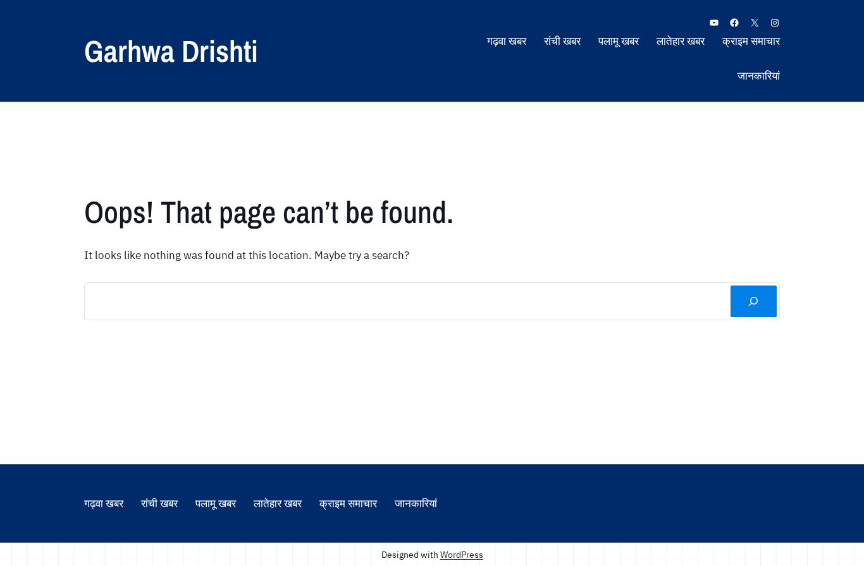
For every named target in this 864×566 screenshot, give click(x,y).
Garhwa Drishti (171, 50)
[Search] (754, 302)
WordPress (461, 554)
